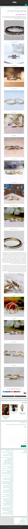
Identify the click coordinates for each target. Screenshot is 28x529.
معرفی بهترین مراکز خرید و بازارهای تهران (7, 508)
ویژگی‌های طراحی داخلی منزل (9, 459)
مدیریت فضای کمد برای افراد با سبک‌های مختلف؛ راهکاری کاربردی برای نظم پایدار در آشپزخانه (7, 473)
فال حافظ (25, 450)
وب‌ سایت (25, 443)
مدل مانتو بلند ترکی (14, 412)
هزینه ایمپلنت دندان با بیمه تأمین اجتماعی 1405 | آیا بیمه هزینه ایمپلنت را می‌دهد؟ (8, 455)
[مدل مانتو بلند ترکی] (14, 411)
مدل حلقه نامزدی (8, 11)
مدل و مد (16, 11)
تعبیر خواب (24, 451)
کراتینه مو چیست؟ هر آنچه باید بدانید (7, 512)
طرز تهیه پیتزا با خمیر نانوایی (22, 523)
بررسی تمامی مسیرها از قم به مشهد (8, 507)
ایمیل (25, 441)
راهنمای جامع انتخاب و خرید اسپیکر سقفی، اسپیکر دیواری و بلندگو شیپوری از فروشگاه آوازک (8, 479)
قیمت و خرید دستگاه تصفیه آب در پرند (7, 509)
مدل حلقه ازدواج (11, 11)
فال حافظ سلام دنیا (24, 452)
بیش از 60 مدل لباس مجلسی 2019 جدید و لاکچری (8, 396)
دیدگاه (25, 426)
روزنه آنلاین (18, 16)
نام (25, 438)
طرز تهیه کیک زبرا (23, 522)
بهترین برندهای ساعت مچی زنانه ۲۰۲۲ (22, 413)
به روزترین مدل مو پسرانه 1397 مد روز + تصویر (20, 396)
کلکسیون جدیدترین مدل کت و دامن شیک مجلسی (5, 417)
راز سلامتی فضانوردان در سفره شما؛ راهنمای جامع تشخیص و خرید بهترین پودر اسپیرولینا (7, 464)
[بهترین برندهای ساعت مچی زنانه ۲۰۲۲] (22, 411)
